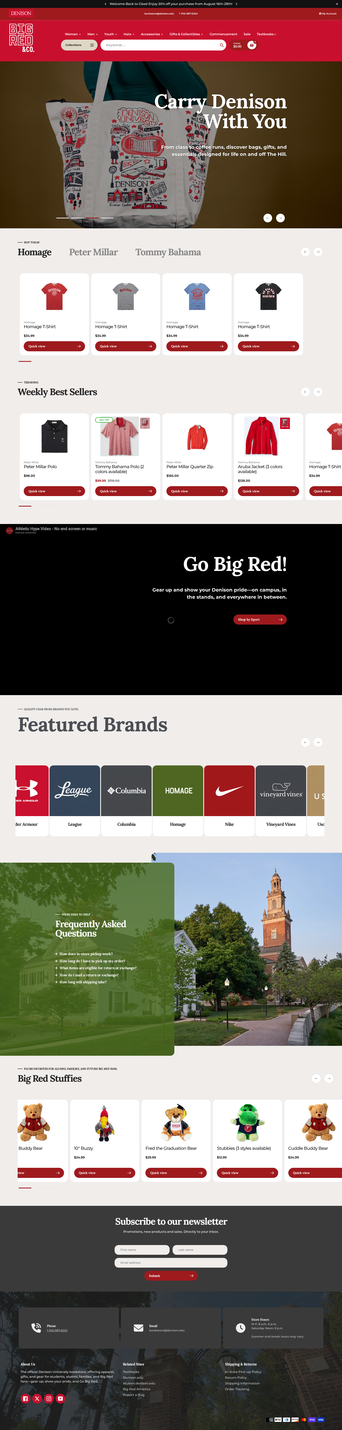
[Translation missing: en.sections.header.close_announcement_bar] (337, 4)
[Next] (236, 4)
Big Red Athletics (137, 1389)
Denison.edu (133, 1378)
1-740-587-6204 (188, 13)
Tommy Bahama (106, 462)
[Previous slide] (267, 218)
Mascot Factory (237, 824)
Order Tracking (237, 1389)
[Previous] (106, 4)
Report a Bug (133, 1395)
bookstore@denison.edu (159, 13)
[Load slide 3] (92, 219)
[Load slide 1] (62, 219)
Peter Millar (31, 462)
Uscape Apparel (134, 824)
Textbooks (131, 1372)
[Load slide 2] (77, 219)
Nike (31, 824)
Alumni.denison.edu (139, 1383)
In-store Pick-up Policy (243, 1372)
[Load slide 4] (107, 219)
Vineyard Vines (82, 824)
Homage (29, 322)
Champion (186, 824)
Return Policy (236, 1378)
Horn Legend (288, 824)
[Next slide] (280, 218)
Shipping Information (242, 1383)
